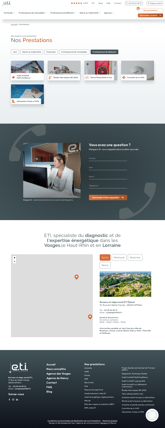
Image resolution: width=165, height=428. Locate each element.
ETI (93, 3)
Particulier (51, 52)
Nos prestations (148, 9)
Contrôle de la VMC (130, 408)
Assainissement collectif (95, 393)
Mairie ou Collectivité (31, 52)
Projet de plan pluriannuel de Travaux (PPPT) (138, 369)
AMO (86, 372)
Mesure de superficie (93, 390)
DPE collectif (90, 408)
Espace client (156, 3)
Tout (15, 52)
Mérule (87, 401)
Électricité (89, 382)
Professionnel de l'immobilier (74, 52)
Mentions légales (109, 421)
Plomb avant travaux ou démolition (137, 401)
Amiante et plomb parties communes (138, 405)
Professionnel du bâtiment (104, 52)
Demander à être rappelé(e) (105, 197)
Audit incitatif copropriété (133, 381)
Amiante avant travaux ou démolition (138, 397)
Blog (101, 3)
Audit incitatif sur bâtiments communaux (134, 385)
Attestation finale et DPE (133, 412)
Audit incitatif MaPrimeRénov (135, 377)
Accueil (14, 24)
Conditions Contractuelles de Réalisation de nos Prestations (74, 421)
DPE (86, 379)
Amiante (88, 368)
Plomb (87, 375)
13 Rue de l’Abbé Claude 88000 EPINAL (20, 380)
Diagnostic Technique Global (134, 374)
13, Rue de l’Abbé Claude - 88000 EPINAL (121, 305)
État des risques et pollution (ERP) (99, 404)
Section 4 (104, 423)
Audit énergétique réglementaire (99, 397)
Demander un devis (148, 15)
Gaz (86, 386)
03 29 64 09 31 (135, 3)
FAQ (108, 3)
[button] (14, 258)
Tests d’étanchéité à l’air (132, 394)
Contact (117, 3)
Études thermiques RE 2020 (134, 390)
